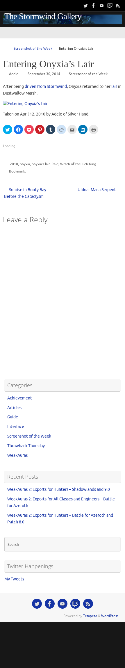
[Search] (5, 5)
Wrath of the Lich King (78, 164)
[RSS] (118, 5)
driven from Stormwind (46, 86)
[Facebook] (94, 5)
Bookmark (17, 171)
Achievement (19, 398)
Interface (15, 426)
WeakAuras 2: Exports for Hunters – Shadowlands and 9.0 (58, 489)
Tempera (90, 616)
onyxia (25, 164)
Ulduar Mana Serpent (97, 189)
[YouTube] (102, 5)
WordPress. (110, 616)
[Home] (5, 48)
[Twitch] (110, 5)
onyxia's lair (41, 164)
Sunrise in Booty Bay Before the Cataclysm (25, 193)
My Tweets (14, 579)
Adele (13, 74)
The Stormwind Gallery (42, 16)
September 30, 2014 (44, 74)
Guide (12, 417)
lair (114, 86)
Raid (54, 164)
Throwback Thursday (26, 445)
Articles (14, 407)
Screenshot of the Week (33, 48)
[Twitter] (85, 5)
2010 (14, 164)
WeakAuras (17, 455)
